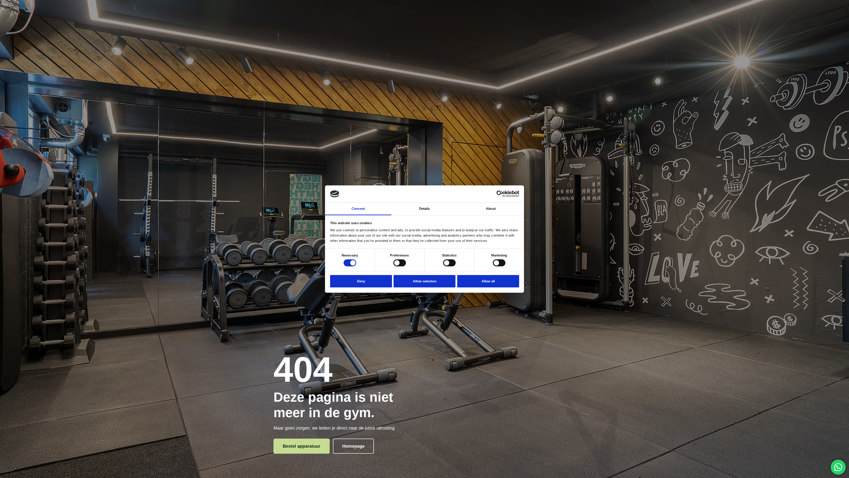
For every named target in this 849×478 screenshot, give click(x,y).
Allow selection (424, 281)
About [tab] (491, 208)
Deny (361, 281)
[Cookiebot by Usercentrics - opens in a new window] (499, 194)
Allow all (488, 281)
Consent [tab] (358, 208)
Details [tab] (424, 208)
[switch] (399, 262)
